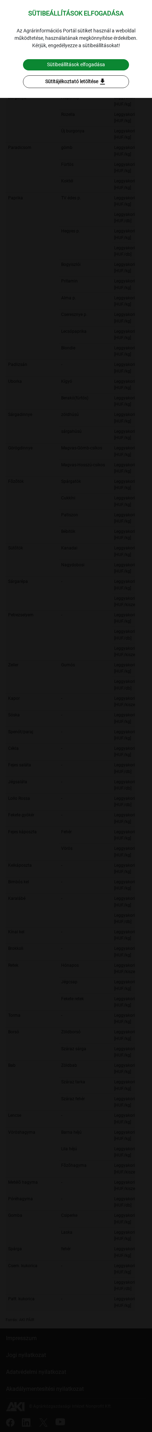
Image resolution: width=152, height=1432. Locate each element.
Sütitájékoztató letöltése (76, 81)
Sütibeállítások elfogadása (76, 64)
